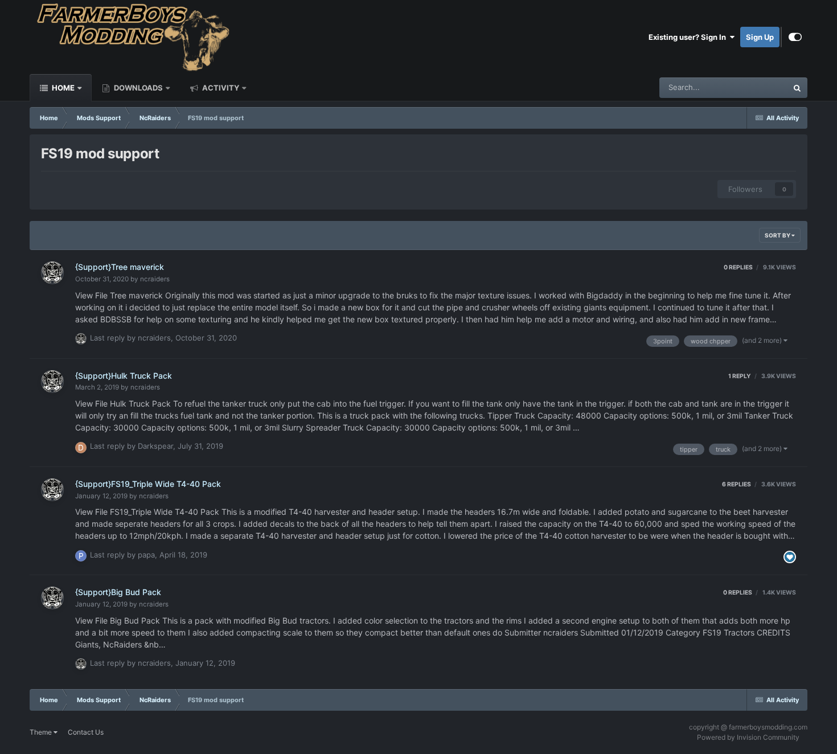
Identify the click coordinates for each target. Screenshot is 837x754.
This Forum (754, 87)
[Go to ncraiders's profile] (52, 272)
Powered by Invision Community (748, 737)
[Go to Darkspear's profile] (81, 447)
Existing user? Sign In (689, 37)
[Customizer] (795, 37)
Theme (42, 732)
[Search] (797, 87)
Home (62, 87)
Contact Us (86, 732)
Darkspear (155, 445)
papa (146, 554)
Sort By (778, 235)
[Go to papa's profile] (81, 556)
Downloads (137, 87)
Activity (219, 87)
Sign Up (760, 37)
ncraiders (155, 279)
